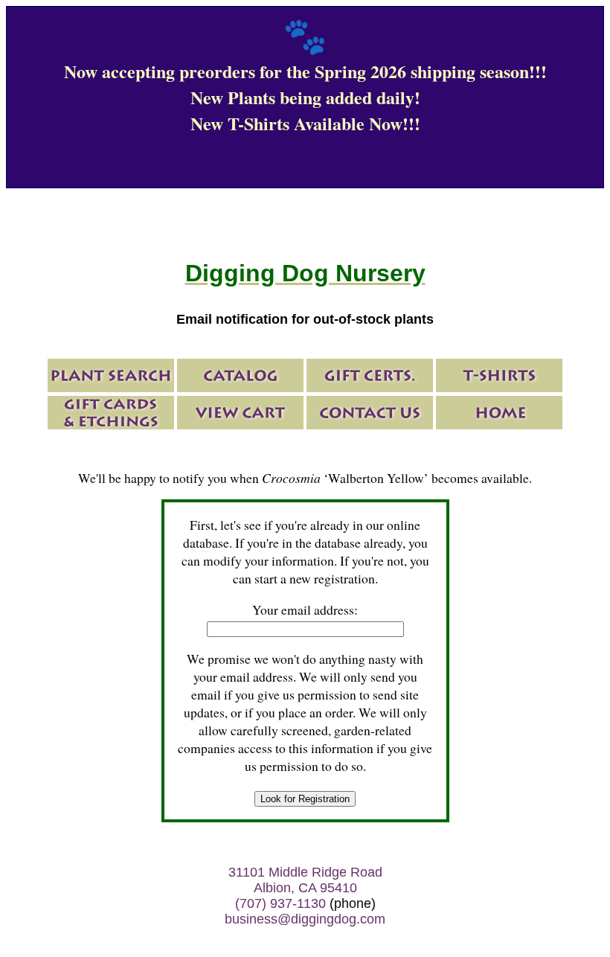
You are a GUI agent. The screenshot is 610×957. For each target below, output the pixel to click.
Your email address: (305, 609)
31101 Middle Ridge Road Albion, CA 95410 (305, 880)
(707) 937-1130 (280, 903)
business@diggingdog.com (305, 919)
